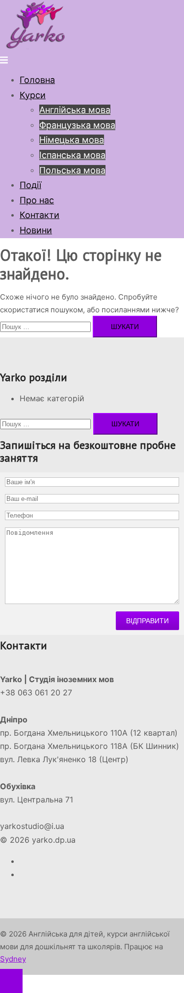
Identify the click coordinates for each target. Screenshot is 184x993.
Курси (33, 95)
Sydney (13, 959)
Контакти (39, 215)
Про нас (37, 200)
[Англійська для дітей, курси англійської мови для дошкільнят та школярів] (37, 46)
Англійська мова (74, 110)
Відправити (147, 621)
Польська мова (72, 170)
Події (30, 185)
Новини (36, 230)
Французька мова (77, 125)
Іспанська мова (72, 155)
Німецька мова (71, 140)
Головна (37, 80)
